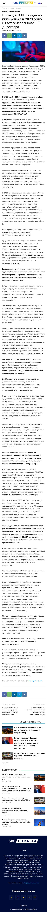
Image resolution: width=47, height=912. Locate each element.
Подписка (23, 905)
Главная (5, 8)
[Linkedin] (14, 35)
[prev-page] (3, 763)
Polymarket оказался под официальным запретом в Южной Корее (15, 810)
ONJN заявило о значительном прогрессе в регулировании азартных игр (28, 730)
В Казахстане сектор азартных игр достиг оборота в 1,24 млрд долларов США (10, 711)
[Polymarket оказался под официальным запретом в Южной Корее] (39, 811)
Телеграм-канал (35, 681)
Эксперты (16, 11)
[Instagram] (17, 897)
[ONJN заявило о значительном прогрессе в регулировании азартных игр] (7, 730)
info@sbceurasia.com (31, 883)
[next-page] (7, 763)
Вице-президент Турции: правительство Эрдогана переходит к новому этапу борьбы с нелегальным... (17, 788)
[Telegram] (19, 35)
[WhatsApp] (9, 35)
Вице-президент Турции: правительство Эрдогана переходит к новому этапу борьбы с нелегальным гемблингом (26, 743)
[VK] (24, 35)
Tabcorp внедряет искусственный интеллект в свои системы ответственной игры (35, 711)
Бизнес (18, 8)
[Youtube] (35, 897)
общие (12, 8)
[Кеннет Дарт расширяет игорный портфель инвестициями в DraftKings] (7, 756)
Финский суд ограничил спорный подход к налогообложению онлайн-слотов (16, 822)
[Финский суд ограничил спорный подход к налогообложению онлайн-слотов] (39, 822)
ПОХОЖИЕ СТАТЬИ (10, 722)
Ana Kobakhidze (9, 30)
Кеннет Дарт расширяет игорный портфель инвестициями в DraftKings (29, 755)
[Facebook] (4, 35)
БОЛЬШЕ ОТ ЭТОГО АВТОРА (30, 722)
